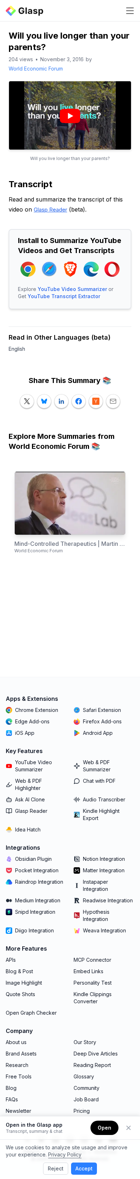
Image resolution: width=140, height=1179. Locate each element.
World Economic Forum (36, 69)
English (17, 349)
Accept (84, 1168)
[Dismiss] (128, 1128)
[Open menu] (130, 11)
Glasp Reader (50, 209)
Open (104, 1128)
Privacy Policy (64, 1154)
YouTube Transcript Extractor (64, 296)
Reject (56, 1168)
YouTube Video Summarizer (72, 289)
